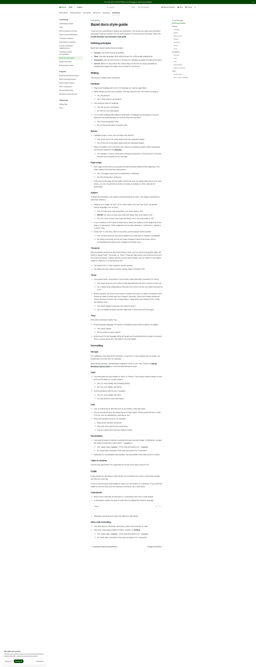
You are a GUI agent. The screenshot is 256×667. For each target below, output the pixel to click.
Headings (177, 29)
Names (176, 33)
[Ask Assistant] (159, 506)
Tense (176, 45)
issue (133, 2)
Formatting (175, 52)
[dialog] (24, 657)
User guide (87, 13)
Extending (106, 13)
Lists (175, 61)
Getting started (75, 13)
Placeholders (178, 65)
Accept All (18, 661)
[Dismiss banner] (253, 2)
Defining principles (178, 23)
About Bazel (63, 13)
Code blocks (178, 74)
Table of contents (179, 68)
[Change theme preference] (195, 7)
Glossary (118, 150)
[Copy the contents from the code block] (156, 506)
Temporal (177, 42)
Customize (40, 661)
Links (175, 58)
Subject (176, 39)
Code (174, 71)
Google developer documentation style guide (108, 37)
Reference (96, 13)
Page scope (178, 36)
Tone (175, 49)
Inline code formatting (181, 77)
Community (116, 13)
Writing (174, 26)
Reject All (8, 661)
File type (176, 55)
